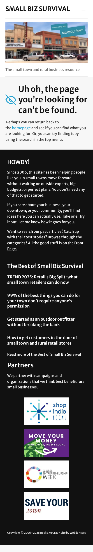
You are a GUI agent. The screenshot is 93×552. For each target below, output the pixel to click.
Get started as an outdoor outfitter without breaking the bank (41, 322)
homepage (21, 128)
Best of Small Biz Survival (59, 354)
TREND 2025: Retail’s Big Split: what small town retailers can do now (42, 279)
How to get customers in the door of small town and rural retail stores (42, 340)
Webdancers (78, 532)
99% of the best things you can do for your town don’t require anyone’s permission (43, 301)
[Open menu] (83, 8)
